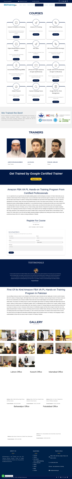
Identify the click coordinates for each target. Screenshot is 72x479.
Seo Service (36, 459)
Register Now (36, 179)
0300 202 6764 (36, 1)
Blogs (34, 468)
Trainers (35, 457)
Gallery (34, 464)
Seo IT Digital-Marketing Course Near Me (38, 461)
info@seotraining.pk (23, 1)
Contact (35, 470)
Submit (11, 252)
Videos (34, 466)
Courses (35, 455)
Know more (36, 34)
